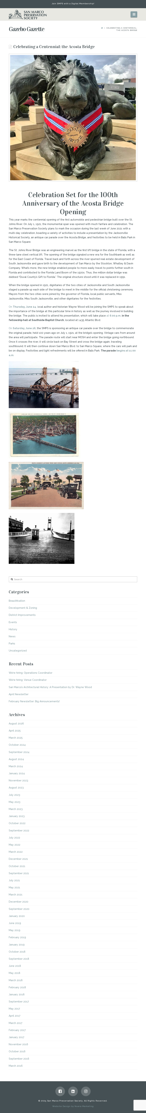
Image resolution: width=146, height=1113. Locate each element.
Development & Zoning (23, 607)
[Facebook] (60, 1091)
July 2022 (14, 837)
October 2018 (17, 951)
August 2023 (16, 787)
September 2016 (19, 1058)
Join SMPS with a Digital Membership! (73, 3)
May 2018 (14, 973)
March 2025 (16, 737)
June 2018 (15, 965)
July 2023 (14, 794)
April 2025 (15, 730)
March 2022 (16, 851)
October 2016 (17, 1051)
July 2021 (14, 880)
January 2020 (17, 916)
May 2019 (14, 930)
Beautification (17, 600)
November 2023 (18, 780)
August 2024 (16, 759)
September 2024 (19, 752)
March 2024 (16, 766)
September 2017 (19, 1001)
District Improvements (22, 615)
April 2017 (14, 1015)
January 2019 (17, 944)
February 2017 (17, 1030)
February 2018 (17, 987)
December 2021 (18, 859)
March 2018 (16, 980)
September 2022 (19, 830)
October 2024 (17, 744)
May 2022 (14, 844)
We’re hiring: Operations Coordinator (30, 672)
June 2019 (15, 923)
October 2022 (17, 823)
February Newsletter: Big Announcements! (34, 701)
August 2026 (16, 723)
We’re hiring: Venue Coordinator (28, 679)
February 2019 (17, 937)
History (13, 629)
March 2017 (15, 1023)
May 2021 (14, 887)
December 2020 (18, 901)
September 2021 (19, 873)
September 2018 (19, 958)
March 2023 (16, 809)
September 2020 (19, 909)
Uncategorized (18, 650)
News (12, 636)
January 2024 (17, 773)
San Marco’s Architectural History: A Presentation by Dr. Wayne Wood (50, 687)
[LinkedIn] (73, 1091)
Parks (12, 643)
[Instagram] (86, 1091)
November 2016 (18, 1044)
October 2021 (17, 866)
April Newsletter (18, 694)
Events (13, 622)
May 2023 (14, 802)
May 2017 (14, 1008)
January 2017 (16, 1037)
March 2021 (15, 894)
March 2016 (16, 1065)
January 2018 (17, 994)
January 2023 (17, 816)
